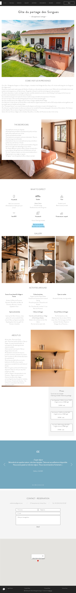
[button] (38, 47)
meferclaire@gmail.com (16, 503)
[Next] (68, 149)
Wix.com (50, 590)
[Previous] (8, 149)
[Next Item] (72, 259)
